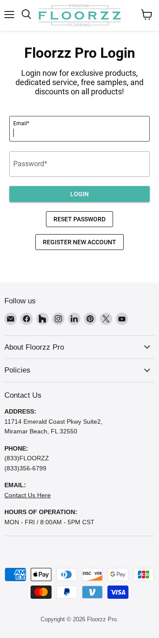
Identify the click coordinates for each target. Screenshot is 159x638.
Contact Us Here (27, 495)
